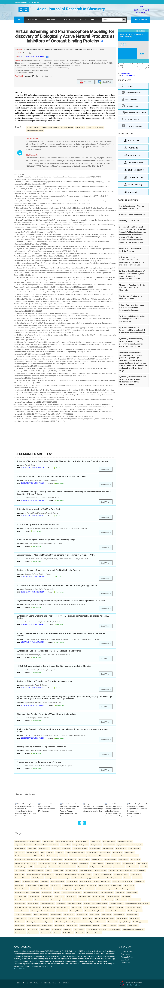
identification (113, 870)
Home (18, 20)
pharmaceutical (117, 852)
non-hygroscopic (51, 878)
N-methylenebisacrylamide (62, 889)
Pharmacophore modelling (50, 127)
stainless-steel (59, 896)
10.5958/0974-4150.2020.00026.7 (32, 738)
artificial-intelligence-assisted (104, 918)
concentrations (35, 841)
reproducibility (80, 885)
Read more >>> (144, 70)
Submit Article (140, 19)
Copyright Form (131, 106)
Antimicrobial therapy (74, 903)
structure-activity (107, 900)
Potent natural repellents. (35, 131)
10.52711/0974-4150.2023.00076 (32, 516)
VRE (61, 870)
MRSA (56, 870)
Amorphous (44, 881)
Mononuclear (137, 878)
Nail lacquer (67, 929)
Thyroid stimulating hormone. (75, 852)
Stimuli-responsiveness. (91, 892)
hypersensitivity (20, 903)
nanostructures (82, 914)
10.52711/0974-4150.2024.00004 (31, 56)
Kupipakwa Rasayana (21, 889)
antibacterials (70, 867)
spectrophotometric (21, 841)
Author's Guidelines (133, 93)
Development (130, 907)
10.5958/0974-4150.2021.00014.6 (32, 577)
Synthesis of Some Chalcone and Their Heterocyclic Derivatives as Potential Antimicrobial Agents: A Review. (63, 617)
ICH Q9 (144, 863)
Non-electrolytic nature (30, 881)
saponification (78, 889)
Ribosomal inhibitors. (86, 870)
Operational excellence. (56, 867)
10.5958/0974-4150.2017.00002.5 (32, 500)
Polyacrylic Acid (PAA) (22, 892)
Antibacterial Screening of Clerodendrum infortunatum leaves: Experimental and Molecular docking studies (62, 730)
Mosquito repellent (33, 127)
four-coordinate (103, 878)
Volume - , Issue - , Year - (39, 76)
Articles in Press (127, 957)
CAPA (30, 867)
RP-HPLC (105, 925)
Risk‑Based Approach (135, 911)
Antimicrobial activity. (57, 881)
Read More (105, 469)
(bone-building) (47, 925)
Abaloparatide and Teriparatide (90, 925)
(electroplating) (47, 896)
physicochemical (56, 914)
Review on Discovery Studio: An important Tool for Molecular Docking (48, 570)
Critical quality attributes (35, 922)
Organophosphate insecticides (66, 874)
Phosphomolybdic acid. (22, 878)
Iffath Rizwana (98, 49)
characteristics (19, 852)
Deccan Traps (105, 881)
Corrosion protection (42, 900)
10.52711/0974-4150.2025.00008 (32, 642)
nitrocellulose (44, 929)
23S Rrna (48, 870)
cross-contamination (21, 911)
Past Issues (32, 20)
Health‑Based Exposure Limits (115, 911)
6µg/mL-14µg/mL (72, 925)
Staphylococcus (116, 878)
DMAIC (93, 863)
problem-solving (57, 859)
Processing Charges (131, 119)
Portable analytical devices (23, 856)
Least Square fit (92, 929)
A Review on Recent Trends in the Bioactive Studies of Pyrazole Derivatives (51, 476)
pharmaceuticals (114, 889)
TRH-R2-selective (32, 852)
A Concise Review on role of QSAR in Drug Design (39, 509)
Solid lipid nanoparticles (62, 922)
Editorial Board (49, 20)
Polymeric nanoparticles (80, 922)
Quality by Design (20, 867)
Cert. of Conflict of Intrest (135, 113)
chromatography (136, 845)
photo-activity (126, 896)
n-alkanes (102, 929)
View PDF (87, 82)
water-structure (44, 848)
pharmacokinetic (118, 867)
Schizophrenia (76, 907)
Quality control (19, 922)
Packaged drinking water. (80, 845)
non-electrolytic (64, 878)
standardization (129, 885)
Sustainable (120, 907)
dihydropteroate (94, 900)
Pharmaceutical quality (113, 863)
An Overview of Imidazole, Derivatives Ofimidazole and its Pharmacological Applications (57, 585)
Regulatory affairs (128, 863)
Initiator (56, 892)
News (93, 20)
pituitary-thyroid (108, 848)
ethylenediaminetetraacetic (64, 841)
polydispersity (106, 914)
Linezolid (144, 867)
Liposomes (48, 922)
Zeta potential (112, 922)
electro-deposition (98, 896)
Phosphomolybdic (100, 870)
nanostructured (69, 914)
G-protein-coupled (134, 848)
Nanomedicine (134, 918)
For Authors (68, 20)
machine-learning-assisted (47, 863)
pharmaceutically (46, 933)
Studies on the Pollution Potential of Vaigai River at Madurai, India (46, 714)
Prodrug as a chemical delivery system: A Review (39, 762)
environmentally (109, 845)
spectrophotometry (82, 841)
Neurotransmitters (49, 907)
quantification (129, 852)
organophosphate (126, 870)
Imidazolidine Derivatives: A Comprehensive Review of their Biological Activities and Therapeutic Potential (61, 634)
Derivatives (59, 852)
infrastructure (31, 863)
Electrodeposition (107, 892)
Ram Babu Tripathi (85, 49)
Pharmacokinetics (71, 870)
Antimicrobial (80, 933)
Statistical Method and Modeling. (133, 929)
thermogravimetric (128, 889)
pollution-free (91, 885)
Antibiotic (57, 933)
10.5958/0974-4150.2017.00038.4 (32, 625)
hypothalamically (95, 848)
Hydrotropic (56, 848)
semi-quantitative (85, 881)
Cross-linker (35, 892)
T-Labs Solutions (133, 985)
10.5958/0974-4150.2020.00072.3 (32, 483)
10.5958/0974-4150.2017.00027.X (32, 705)
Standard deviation (114, 929)
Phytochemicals (20, 933)
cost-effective (95, 841)
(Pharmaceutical (84, 859)
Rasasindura (35, 889)
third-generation (96, 845)
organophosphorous (33, 874)
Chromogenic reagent (121, 874)
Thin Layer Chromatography (102, 874)
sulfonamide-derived (47, 903)
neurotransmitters (21, 907)
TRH (42, 852)
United (103, 907)
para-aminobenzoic (80, 900)
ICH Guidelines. (133, 925)
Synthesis (127, 878)
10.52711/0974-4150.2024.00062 (32, 468)
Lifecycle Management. (41, 914)
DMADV (100, 863)
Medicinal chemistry (116, 903)
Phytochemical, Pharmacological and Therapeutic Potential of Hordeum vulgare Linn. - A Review (61, 600)
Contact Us (34, 2)
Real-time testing (52, 856)
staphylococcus (95, 867)
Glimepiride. (66, 848)
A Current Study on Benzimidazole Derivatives (38, 524)
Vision (86, 907)
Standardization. (46, 889)
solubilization (32, 848)
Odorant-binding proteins (95, 127)
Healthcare (63, 856)
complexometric (48, 841)
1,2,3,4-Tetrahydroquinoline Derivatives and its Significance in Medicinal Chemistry (54, 666)
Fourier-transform (21, 918)
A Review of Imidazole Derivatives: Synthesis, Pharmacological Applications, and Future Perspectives (63, 461)
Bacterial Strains (68, 933)
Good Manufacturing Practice (94, 911)
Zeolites (96, 881)
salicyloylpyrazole (37, 878)
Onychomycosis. (79, 929)
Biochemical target (67, 127)
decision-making (92, 852)
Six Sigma (74, 863)
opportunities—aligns (131, 856)
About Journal (21, 2)
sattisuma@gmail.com (29, 53)
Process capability (40, 867)
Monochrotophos (48, 874)
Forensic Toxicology (84, 874)
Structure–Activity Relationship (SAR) (95, 903)
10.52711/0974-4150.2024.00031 (32, 688)
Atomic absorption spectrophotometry (46, 845)
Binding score (80, 127)
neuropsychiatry (34, 907)
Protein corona (19, 925)
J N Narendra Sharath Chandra (53, 49)
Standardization (104, 885)
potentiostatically (84, 896)
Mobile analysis (39, 856)
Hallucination (94, 907)
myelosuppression (132, 867)
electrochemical (132, 892)
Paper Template (130, 99)
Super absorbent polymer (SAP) (71, 892)
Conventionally (31, 885)
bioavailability (106, 867)
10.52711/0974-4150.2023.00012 (32, 592)
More (82, 20)
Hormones (49, 852)
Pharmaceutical (105, 852)
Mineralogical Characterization (122, 881)
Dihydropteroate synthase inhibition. (137, 903)
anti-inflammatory (134, 900)
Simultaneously (49, 911)
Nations (111, 907)
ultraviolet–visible (132, 914)
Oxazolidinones (20, 870)
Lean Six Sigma (83, 863)
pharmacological (33, 903)
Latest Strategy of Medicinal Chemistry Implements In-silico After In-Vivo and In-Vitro (56, 555)
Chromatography (139, 870)
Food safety (93, 856)
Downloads (125, 960)
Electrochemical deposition (23, 900)
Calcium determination (125, 841)
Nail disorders (56, 929)
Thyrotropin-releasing (80, 848)
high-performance (123, 845)
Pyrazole (17, 881)
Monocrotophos (136, 874)
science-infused (62, 911)
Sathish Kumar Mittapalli (32, 49)
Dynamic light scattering (97, 922)
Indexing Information (134, 126)
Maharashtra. (19, 885)
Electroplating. (55, 900)
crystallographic (72, 881)
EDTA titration (65, 845)
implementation (20, 863)
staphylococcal (82, 867)
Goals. (139, 907)
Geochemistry (139, 881)
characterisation (122, 918)
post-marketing (135, 859)
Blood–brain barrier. (33, 925)
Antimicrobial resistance (35, 870)
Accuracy (113, 925)
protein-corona (94, 914)
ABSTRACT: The (20, 929)
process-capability (70, 859)
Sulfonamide (61, 903)
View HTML (106, 82)
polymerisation (102, 889)
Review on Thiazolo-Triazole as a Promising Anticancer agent (45, 681)
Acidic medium (46, 892)
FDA (138, 863)
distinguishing (19, 874)
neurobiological (121, 848)
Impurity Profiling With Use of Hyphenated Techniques (41, 747)
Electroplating (120, 892)
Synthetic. (98, 933)
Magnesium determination (23, 845)
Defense (90, 933)
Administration (32, 859)
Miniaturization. (104, 856)
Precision (122, 925)
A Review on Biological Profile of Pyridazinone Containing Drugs (46, 539)
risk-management (36, 911)
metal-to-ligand (77, 878)
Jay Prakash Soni (71, 49)
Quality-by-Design (110, 859)
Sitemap (66, 983)
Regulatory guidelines (140, 922)
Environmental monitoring (78, 856)
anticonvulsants (121, 900)
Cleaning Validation (76, 911)
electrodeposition (20, 896)
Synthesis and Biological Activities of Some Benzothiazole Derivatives (49, 651)
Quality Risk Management (23, 914)
